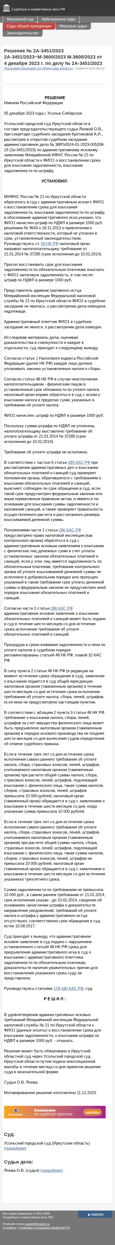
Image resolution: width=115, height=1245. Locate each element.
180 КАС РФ (72, 988)
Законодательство (23, 33)
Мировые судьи (73, 26)
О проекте (10, 1227)
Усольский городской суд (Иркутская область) (39, 68)
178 (56, 988)
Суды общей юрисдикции (29, 26)
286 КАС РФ (70, 530)
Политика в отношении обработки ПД (44, 1227)
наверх (95, 1214)
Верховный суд (20, 19)
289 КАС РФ (79, 462)
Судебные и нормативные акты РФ (38, 9)
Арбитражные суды (58, 19)
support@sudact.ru (37, 1223)
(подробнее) (15, 1148)
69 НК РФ (49, 243)
